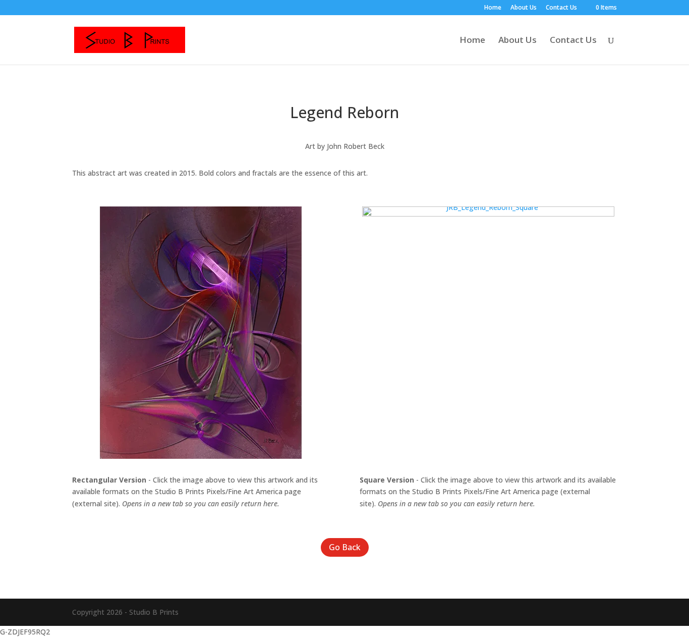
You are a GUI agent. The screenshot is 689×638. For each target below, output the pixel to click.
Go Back (345, 547)
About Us (523, 8)
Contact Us (561, 8)
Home (492, 8)
